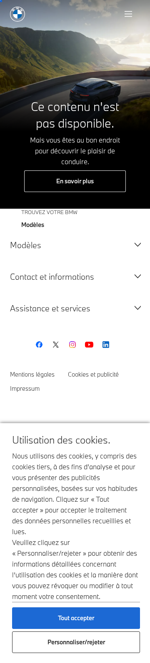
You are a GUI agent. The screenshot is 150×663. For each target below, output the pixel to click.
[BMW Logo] (17, 14)
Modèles (25, 245)
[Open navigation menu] (129, 14)
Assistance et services (50, 308)
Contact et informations (52, 276)
